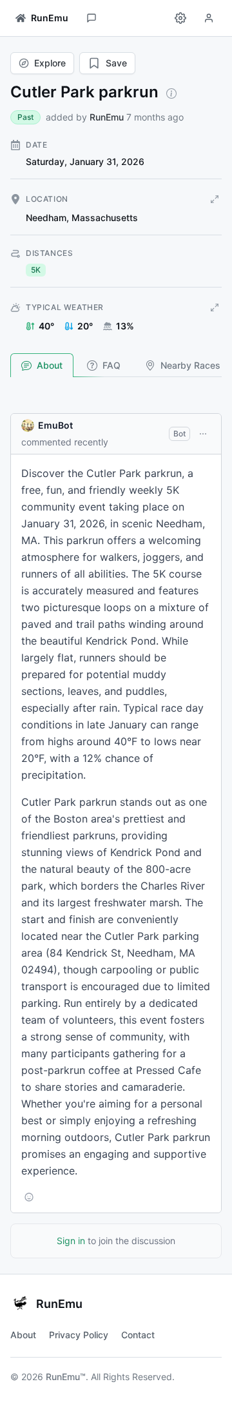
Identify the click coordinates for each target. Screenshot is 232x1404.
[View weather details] (215, 307)
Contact (138, 1334)
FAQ (111, 365)
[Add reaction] (29, 1197)
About (50, 365)
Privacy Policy (78, 1334)
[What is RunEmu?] (171, 93)
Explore (50, 62)
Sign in (71, 1240)
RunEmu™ (66, 1376)
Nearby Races (190, 365)
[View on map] (215, 199)
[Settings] (180, 18)
